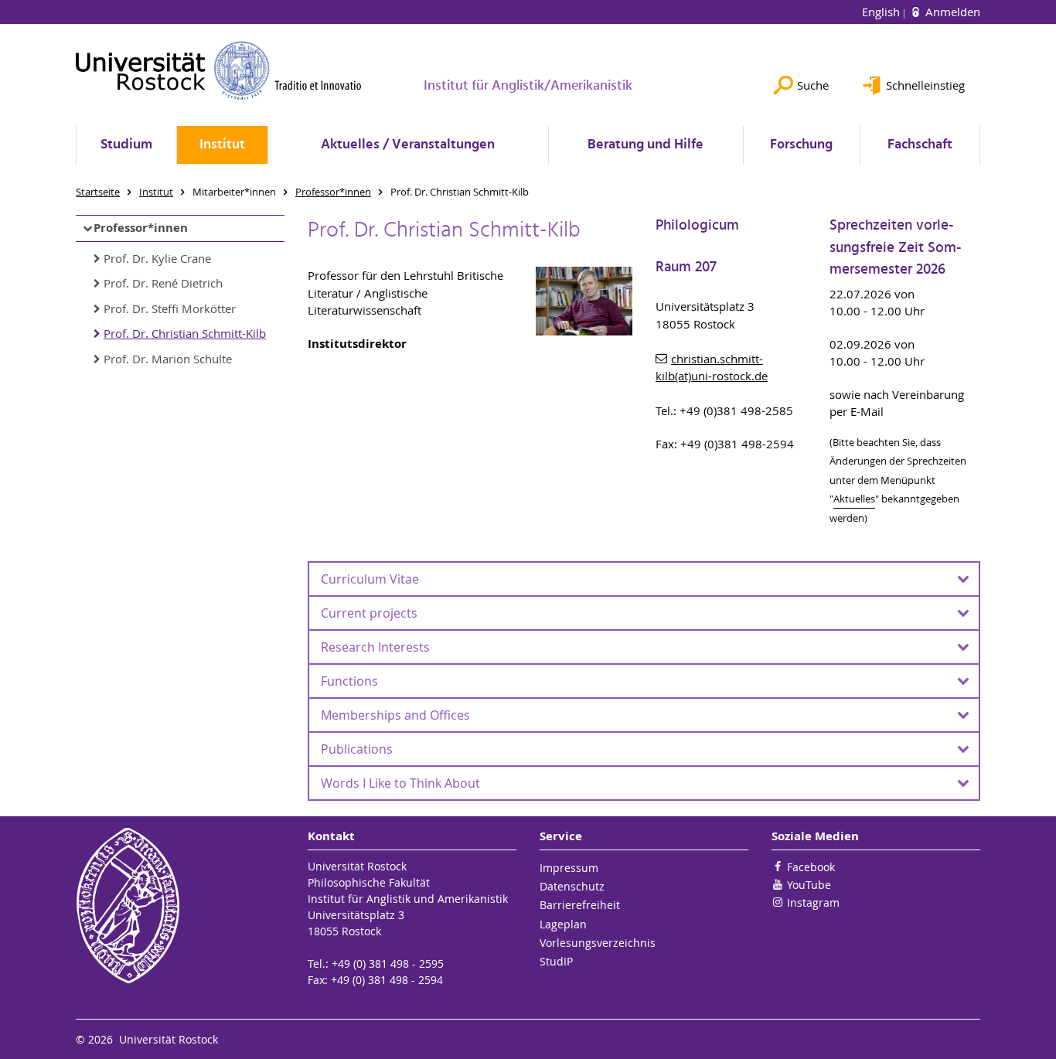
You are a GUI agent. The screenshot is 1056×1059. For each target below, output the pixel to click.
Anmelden (951, 11)
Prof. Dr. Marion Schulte (168, 358)
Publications (357, 749)
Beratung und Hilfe (645, 145)
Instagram (813, 902)
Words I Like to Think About (400, 783)
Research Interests (375, 646)
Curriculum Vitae (370, 578)
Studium (126, 145)
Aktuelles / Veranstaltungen (408, 145)
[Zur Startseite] (219, 70)
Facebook (811, 867)
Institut (222, 145)
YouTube (809, 884)
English (882, 11)
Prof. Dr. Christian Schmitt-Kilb (185, 333)
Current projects (369, 612)
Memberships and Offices (395, 715)
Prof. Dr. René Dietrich (163, 283)
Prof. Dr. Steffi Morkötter (170, 308)
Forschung (801, 145)
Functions (349, 681)
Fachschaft (919, 145)
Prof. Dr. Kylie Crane (157, 258)
